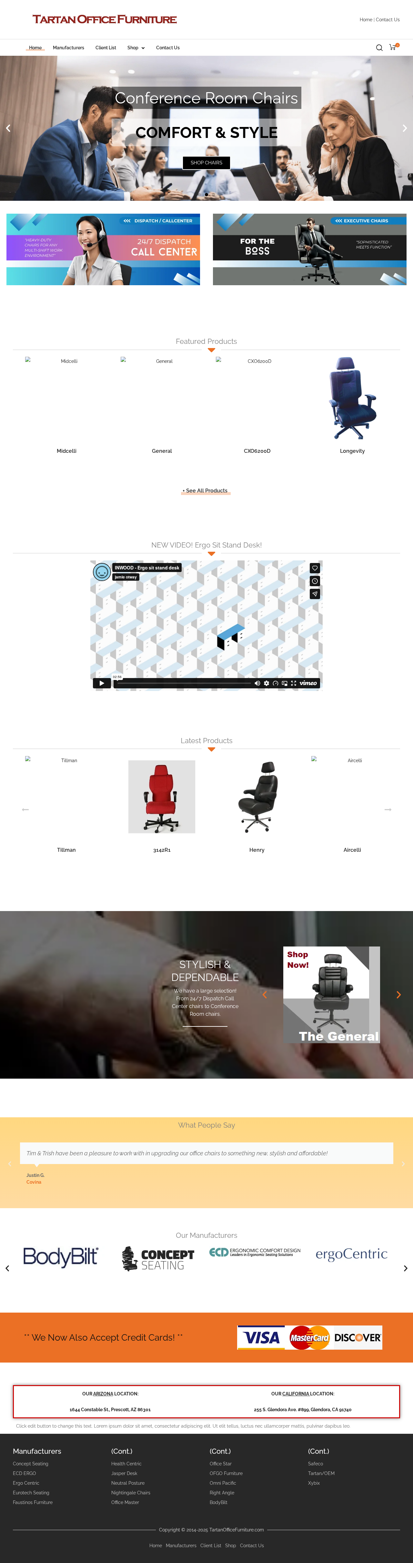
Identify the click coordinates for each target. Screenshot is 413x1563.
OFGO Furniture (226, 1473)
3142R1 (162, 850)
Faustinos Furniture (33, 1502)
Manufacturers (68, 47)
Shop (132, 47)
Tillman (66, 850)
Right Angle (222, 1492)
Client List (106, 47)
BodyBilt (218, 1502)
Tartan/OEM (321, 1473)
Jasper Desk (124, 1473)
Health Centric (126, 1463)
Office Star (221, 1463)
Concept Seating (30, 1463)
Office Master (125, 1502)
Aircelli (352, 850)
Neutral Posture (128, 1483)
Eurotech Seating (31, 1492)
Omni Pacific (223, 1483)
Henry (257, 850)
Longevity (352, 451)
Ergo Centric (26, 1483)
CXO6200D (257, 451)
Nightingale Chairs (130, 1492)
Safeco (315, 1463)
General (162, 451)
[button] (8, 128)
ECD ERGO (24, 1473)
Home (366, 19)
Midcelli (66, 451)
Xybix (314, 1483)
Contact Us (388, 19)
